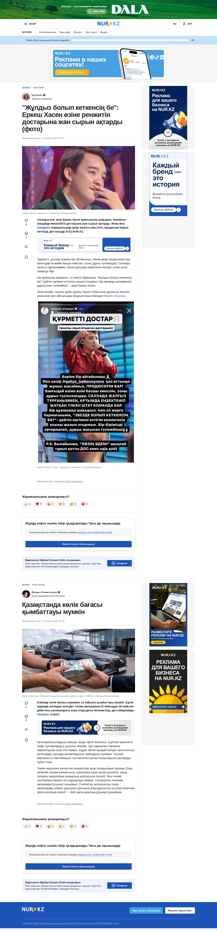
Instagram (43, 227)
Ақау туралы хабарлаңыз (146, 910)
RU (174, 24)
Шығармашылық (47, 32)
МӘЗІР (32, 24)
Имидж (103, 32)
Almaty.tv (43, 714)
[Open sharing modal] (26, 246)
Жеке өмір (64, 32)
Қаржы (26, 585)
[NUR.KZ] (108, 23)
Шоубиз (27, 32)
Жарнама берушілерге (180, 910)
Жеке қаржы (38, 585)
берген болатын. (115, 296)
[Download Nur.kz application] (108, 9)
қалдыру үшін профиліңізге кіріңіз (95, 532)
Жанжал (77, 32)
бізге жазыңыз (74, 481)
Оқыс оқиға (91, 32)
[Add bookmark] (26, 257)
